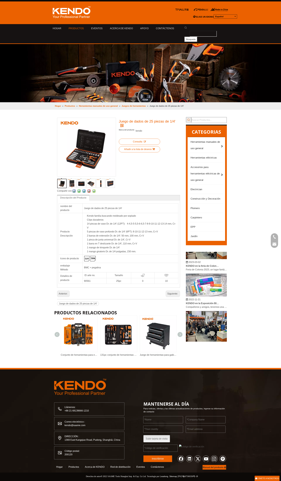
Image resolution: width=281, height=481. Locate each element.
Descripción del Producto (73, 197)
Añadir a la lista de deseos (138, 149)
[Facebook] (180, 458)
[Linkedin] (189, 458)
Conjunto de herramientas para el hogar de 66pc (79, 355)
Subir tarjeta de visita (157, 438)
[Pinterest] (222, 458)
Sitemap (173, 476)
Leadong (164, 476)
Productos (73, 467)
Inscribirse (158, 458)
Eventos (140, 467)
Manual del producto (213, 467)
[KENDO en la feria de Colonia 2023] (206, 255)
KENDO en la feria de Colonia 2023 (202, 263)
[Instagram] (214, 458)
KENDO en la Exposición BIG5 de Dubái (202, 300)
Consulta (137, 141)
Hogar (59, 467)
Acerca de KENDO (94, 467)
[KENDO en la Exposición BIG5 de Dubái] (206, 293)
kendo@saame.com (75, 425)
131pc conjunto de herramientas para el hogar (118, 355)
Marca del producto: (127, 130)
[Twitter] (197, 458)
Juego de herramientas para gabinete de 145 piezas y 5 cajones (158, 355)
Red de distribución (120, 467)
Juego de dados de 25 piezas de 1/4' (78, 303)
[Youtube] (205, 458)
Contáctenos (157, 467)
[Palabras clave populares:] (188, 119)
